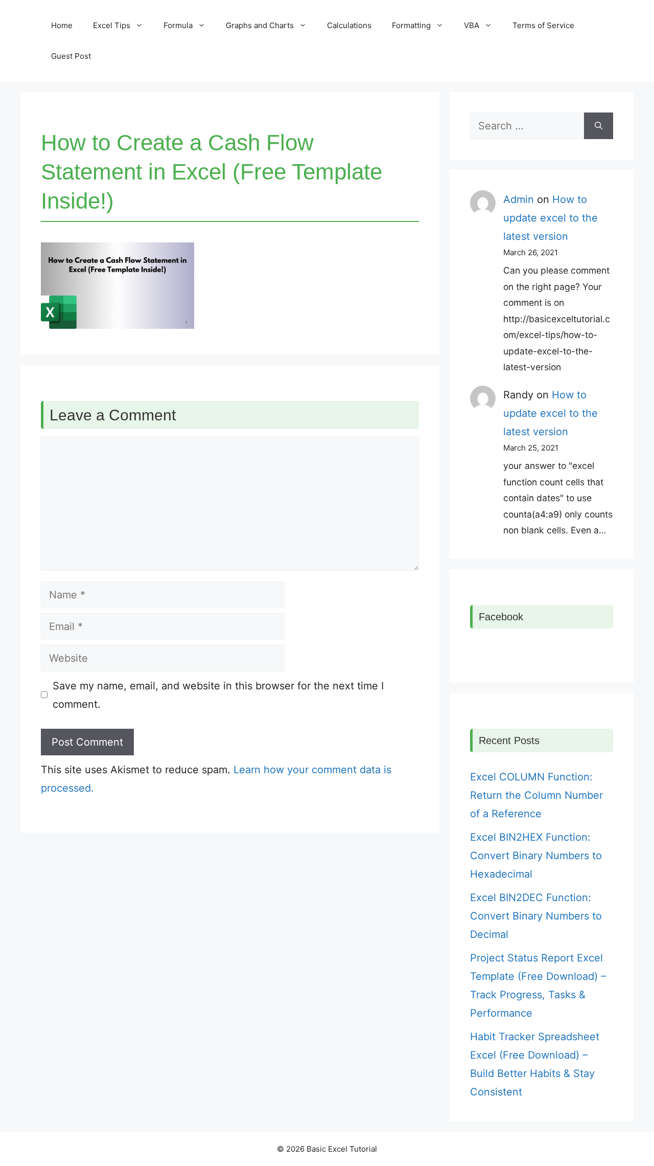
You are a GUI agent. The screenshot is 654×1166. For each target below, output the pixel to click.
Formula (178, 25)
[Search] (598, 126)
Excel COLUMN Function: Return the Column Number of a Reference (536, 795)
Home (62, 25)
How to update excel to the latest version (550, 217)
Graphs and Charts (260, 25)
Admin (518, 199)
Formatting (411, 25)
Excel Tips (111, 25)
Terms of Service (543, 25)
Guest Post (71, 56)
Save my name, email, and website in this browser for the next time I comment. (218, 695)
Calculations (349, 25)
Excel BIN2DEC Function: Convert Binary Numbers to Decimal (536, 915)
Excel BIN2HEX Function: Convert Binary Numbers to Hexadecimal (536, 855)
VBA (471, 25)
